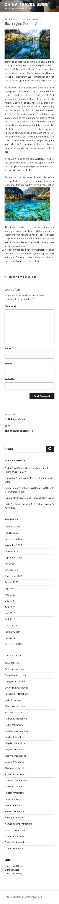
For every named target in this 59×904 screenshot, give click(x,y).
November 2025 (13, 545)
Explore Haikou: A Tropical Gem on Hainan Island (29, 498)
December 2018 (13, 644)
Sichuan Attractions (23, 277)
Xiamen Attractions (14, 811)
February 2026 (12, 526)
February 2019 (12, 631)
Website (10, 379)
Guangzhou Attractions (16, 694)
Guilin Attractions (13, 700)
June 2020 (10, 594)
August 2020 (11, 582)
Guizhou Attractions (15, 706)
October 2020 (12, 570)
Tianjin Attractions (14, 786)
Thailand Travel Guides (16, 780)
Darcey (37, 19)
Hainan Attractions (14, 712)
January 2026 (11, 533)
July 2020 (10, 588)
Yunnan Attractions (14, 836)
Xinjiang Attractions (15, 817)
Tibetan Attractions (15, 792)
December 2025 (13, 539)
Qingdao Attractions (15, 743)
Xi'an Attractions (13, 805)
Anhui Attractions (13, 663)
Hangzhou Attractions (16, 718)
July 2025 (10, 563)
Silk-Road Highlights (15, 768)
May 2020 (10, 601)
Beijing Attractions (14, 669)
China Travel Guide (14, 866)
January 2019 (11, 638)
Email (8, 363)
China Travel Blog (26, 4)
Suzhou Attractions (14, 774)
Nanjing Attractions (15, 737)
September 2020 (14, 576)
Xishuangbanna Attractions (18, 823)
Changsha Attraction (15, 675)
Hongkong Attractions (16, 731)
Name (9, 348)
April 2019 (10, 619)
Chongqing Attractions (16, 687)
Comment (11, 306)
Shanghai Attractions (15, 755)
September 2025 (14, 557)
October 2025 (12, 551)
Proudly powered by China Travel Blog (23, 897)
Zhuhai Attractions (14, 848)
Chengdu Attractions (15, 681)
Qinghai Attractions (14, 749)
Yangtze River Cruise (15, 830)
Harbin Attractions (14, 725)
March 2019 (11, 625)
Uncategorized (12, 799)
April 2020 (10, 607)
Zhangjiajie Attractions (16, 842)
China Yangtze (12, 869)
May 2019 (10, 613)
